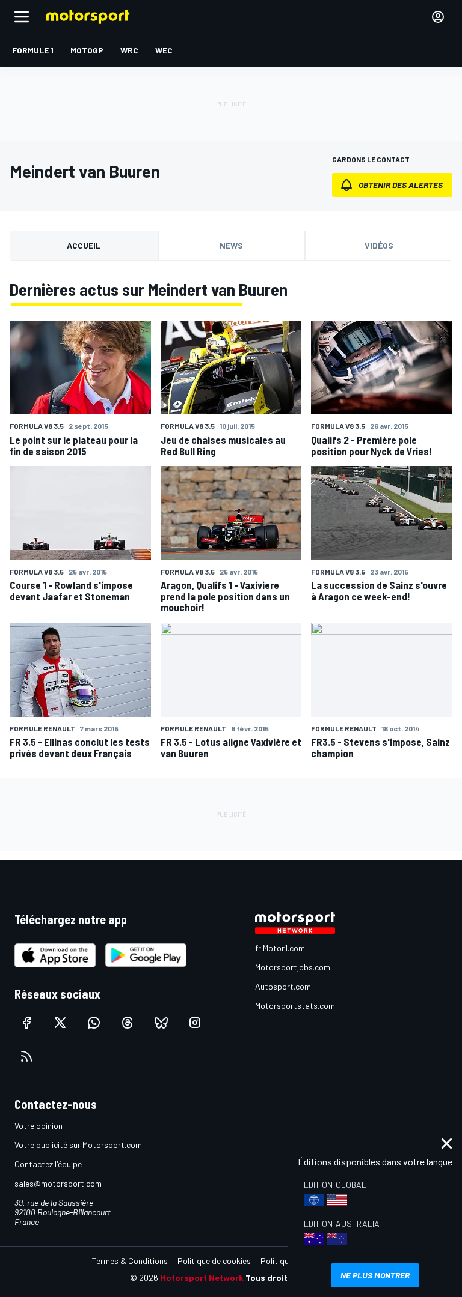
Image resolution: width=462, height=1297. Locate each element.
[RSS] (26, 1056)
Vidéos (379, 245)
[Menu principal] (21, 16)
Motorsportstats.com (295, 1005)
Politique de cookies (214, 1261)
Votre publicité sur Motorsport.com (78, 1145)
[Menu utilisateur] (438, 17)
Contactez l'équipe (48, 1164)
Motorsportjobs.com (292, 967)
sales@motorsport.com (58, 1183)
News (231, 245)
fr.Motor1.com (280, 948)
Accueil (83, 245)
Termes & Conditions (130, 1261)
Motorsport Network (202, 1277)
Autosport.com (283, 986)
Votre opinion (38, 1125)
